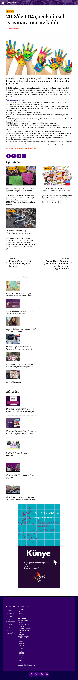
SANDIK (10, 619)
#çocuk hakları (13, 149)
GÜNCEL (10, 611)
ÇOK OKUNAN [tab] (17, 277)
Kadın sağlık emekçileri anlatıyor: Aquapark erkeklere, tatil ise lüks (18, 294)
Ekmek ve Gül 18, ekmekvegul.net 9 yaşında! (20, 476)
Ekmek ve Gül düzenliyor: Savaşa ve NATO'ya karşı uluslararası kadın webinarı (21, 433)
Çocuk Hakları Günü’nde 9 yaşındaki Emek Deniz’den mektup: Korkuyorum (56, 189)
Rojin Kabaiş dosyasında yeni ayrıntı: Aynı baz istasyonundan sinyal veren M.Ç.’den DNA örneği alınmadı (20, 366)
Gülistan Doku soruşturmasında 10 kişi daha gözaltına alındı (21, 330)
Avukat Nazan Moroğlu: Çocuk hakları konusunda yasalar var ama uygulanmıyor (56, 265)
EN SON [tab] (9, 277)
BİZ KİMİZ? (10, 633)
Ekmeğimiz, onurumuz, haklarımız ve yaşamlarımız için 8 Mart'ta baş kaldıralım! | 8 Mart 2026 (20, 499)
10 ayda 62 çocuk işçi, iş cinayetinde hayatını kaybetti (18, 231)
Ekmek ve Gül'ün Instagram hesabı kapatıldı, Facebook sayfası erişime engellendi (20, 411)
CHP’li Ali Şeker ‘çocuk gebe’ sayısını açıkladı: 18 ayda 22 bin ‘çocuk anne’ (20, 189)
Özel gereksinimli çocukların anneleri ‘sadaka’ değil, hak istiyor (20, 312)
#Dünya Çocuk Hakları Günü (27, 149)
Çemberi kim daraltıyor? (15, 382)
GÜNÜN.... (10, 630)
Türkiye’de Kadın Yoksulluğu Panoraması (18, 454)
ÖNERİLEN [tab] (26, 277)
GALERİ (10, 627)
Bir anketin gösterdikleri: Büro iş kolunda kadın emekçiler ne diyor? (19, 347)
